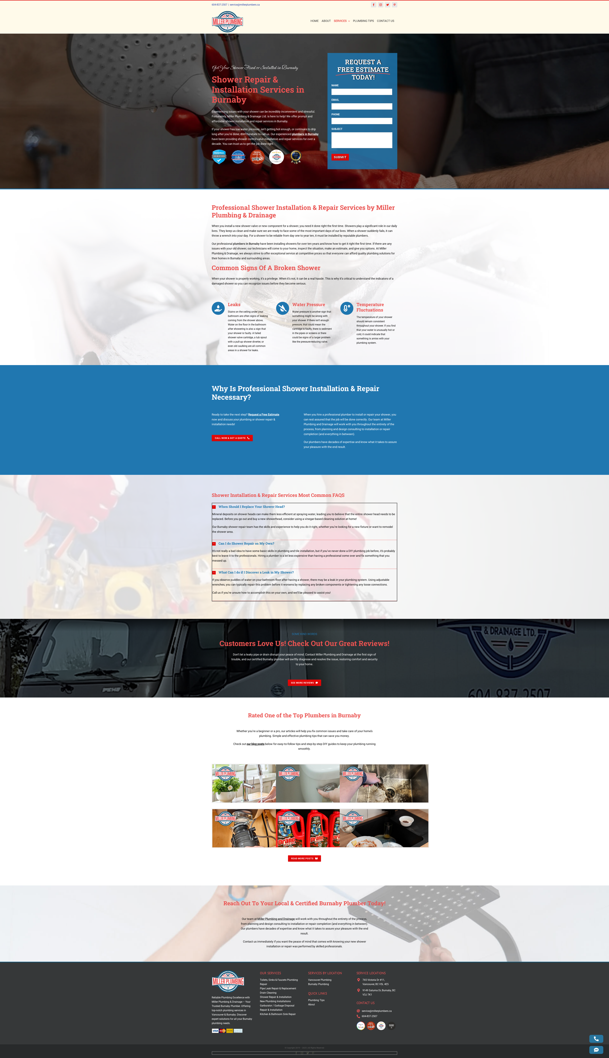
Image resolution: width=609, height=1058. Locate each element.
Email (335, 99)
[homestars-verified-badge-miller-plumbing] (219, 150)
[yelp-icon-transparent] (257, 150)
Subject (336, 129)
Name (335, 85)
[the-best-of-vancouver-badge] (238, 150)
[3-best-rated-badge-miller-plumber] (295, 150)
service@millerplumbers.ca (245, 4)
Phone (335, 114)
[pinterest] (313, 1053)
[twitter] (307, 1053)
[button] (304, 506)
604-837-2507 (219, 4)
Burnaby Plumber (230, 1006)
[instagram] (302, 1053)
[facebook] (296, 1053)
